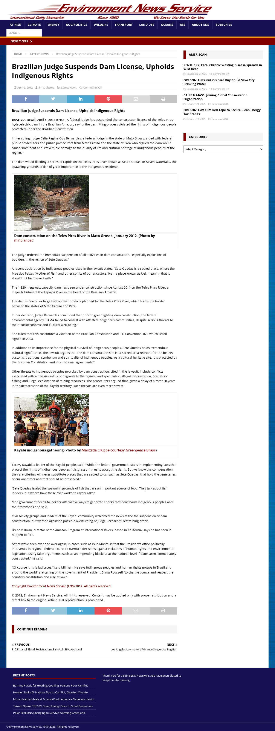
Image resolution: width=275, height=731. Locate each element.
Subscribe (224, 25)
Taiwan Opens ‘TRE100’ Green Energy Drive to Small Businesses (53, 706)
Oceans (167, 25)
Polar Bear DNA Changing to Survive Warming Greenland (49, 713)
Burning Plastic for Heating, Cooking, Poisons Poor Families (50, 685)
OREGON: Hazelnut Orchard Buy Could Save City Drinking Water (219, 82)
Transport (124, 25)
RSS (182, 25)
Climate (34, 25)
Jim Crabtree (46, 87)
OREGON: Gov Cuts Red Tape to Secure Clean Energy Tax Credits (222, 112)
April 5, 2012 (25, 87)
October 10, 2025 (195, 119)
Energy (53, 25)
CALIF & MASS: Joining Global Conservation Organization (215, 97)
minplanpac (23, 240)
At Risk (15, 25)
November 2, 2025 (196, 73)
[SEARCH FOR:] (24, 33)
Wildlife (101, 25)
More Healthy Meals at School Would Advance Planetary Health (53, 699)
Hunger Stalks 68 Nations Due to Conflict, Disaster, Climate (50, 692)
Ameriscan (198, 54)
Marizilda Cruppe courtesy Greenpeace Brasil (119, 450)
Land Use (146, 25)
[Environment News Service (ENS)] (110, 18)
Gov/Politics (76, 25)
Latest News (69, 87)
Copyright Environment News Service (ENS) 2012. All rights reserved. (62, 586)
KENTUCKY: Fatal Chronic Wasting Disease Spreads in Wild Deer (222, 67)
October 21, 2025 (195, 104)
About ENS (200, 25)
